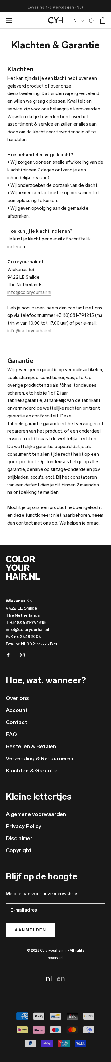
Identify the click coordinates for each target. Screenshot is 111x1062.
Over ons (17, 698)
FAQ (11, 734)
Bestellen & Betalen (31, 746)
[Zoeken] (92, 20)
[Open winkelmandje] (102, 20)
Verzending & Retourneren (39, 758)
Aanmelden (30, 930)
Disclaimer (19, 838)
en (60, 978)
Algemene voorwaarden (36, 814)
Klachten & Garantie (32, 770)
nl (50, 978)
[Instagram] (22, 655)
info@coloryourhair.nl (29, 292)
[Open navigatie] (14, 20)
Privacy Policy (23, 826)
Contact (16, 722)
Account (17, 710)
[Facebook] (8, 655)
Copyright (18, 850)
